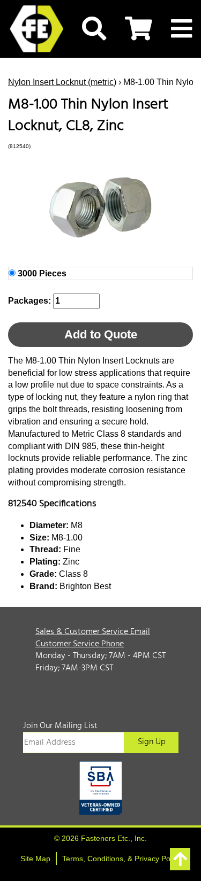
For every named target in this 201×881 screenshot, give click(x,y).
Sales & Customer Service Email (92, 632)
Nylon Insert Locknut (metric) (62, 82)
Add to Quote (100, 334)
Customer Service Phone (79, 644)
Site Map (35, 858)
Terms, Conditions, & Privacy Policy (121, 858)
